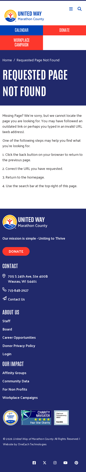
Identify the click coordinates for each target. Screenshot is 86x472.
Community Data (15, 381)
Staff (6, 321)
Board (7, 329)
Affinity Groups (14, 372)
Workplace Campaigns (20, 397)
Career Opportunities (19, 337)
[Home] (43, 0)
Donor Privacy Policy (18, 345)
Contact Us (16, 299)
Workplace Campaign (22, 42)
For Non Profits (14, 389)
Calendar (21, 29)
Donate (64, 29)
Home (7, 60)
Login (6, 354)
